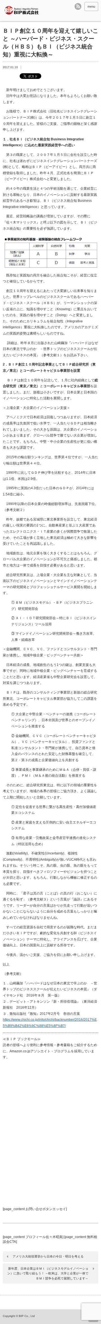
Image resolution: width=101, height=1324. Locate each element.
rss (78, 6)
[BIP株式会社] (23, 10)
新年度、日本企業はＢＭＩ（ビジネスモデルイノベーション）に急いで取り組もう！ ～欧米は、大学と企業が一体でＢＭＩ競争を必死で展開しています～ (47, 1273)
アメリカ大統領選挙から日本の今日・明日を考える (48, 1256)
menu (91, 6)
